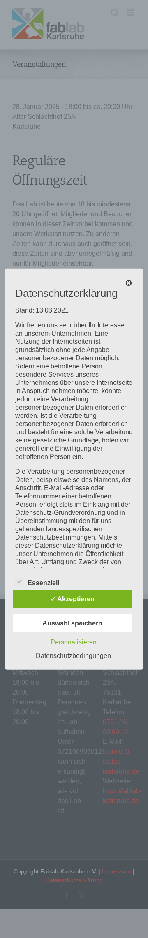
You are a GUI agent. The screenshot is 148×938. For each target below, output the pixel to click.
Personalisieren (74, 642)
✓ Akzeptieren (73, 598)
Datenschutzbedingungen (73, 655)
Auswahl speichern (72, 623)
